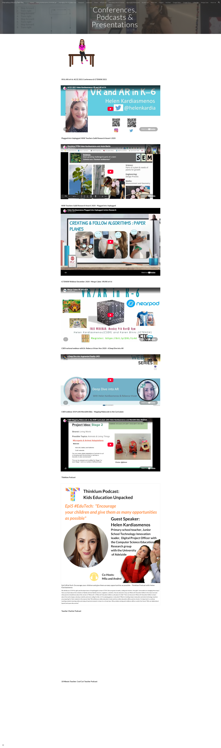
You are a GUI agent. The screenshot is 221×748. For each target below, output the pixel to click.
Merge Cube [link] (204, 2)
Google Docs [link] (187, 2)
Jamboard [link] (89, 2)
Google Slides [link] (177, 2)
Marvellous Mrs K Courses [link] (116, 2)
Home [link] (32, 2)
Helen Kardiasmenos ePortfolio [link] (45, 2)
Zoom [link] (96, 2)
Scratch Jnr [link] (145, 2)
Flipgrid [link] (161, 2)
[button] (219, 2)
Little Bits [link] (196, 2)
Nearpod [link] (81, 2)
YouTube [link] (168, 2)
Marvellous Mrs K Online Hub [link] (67, 2)
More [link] (212, 2)
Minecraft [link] (154, 2)
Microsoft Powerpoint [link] (133, 2)
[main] (115, 17)
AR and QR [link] (103, 2)
